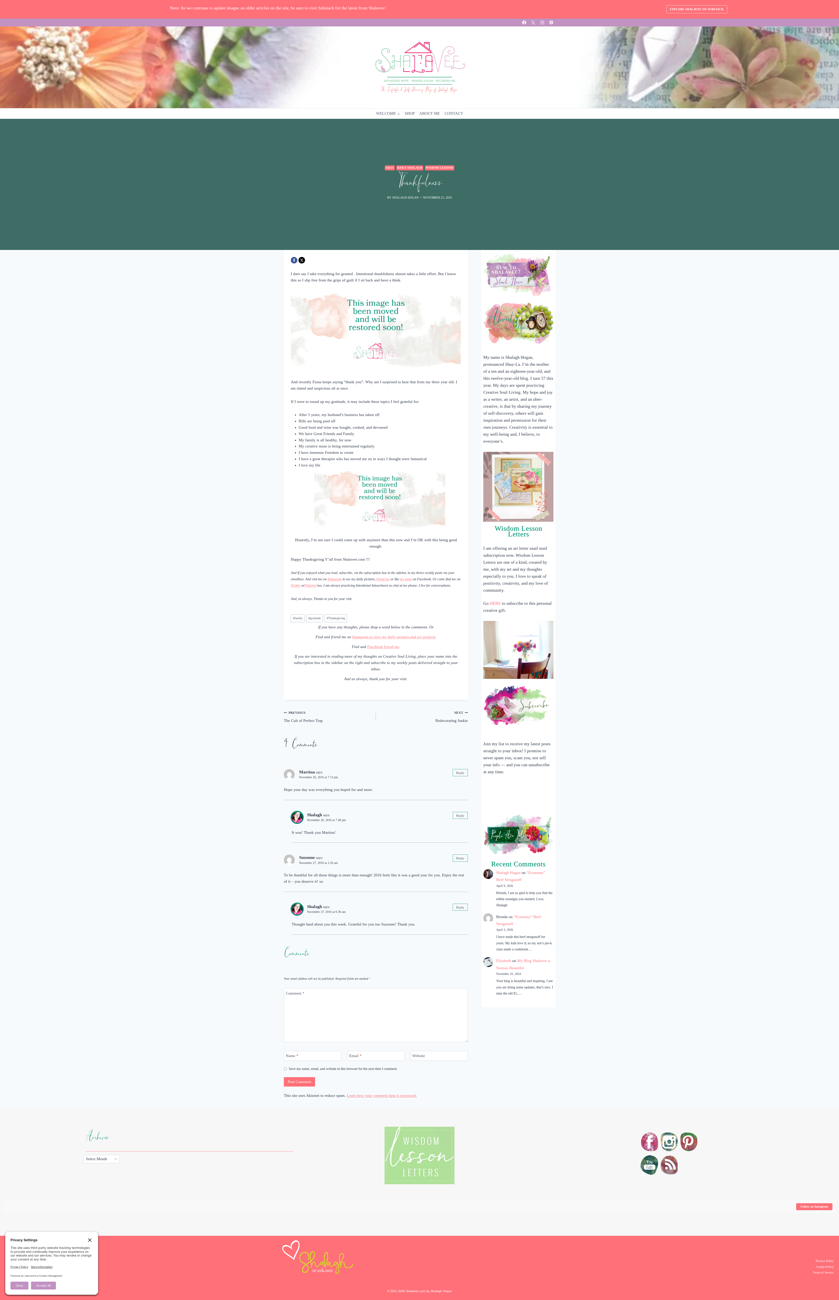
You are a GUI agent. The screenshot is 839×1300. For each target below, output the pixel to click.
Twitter (295, 585)
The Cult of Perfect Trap (303, 717)
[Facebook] (524, 22)
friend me (383, 579)
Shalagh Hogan (508, 872)
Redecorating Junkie (451, 717)
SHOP (410, 113)
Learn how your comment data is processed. (382, 1095)
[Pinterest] (551, 22)
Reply (460, 773)
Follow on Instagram (814, 1206)
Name (292, 1056)
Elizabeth (503, 961)
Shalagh (314, 814)
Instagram (335, 579)
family (298, 618)
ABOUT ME (429, 113)
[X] (533, 22)
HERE (495, 603)
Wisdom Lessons (439, 167)
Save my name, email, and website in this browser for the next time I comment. (343, 1069)
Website (418, 1056)
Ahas (390, 167)
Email (355, 1056)
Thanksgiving (336, 618)
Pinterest (310, 585)
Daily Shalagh (409, 167)
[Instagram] (542, 22)
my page (406, 579)
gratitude (314, 618)
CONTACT (454, 113)
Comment (295, 993)
